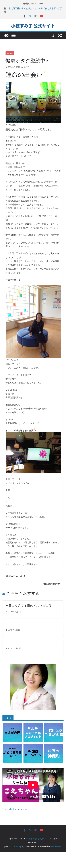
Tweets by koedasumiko (14, 809)
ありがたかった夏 (16, 576)
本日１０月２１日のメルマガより (29, 605)
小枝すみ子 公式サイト (33, 26)
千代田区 (10, 53)
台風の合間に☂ (51, 584)
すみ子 (26, 67)
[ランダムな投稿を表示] (60, 35)
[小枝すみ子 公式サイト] (6, 35)
